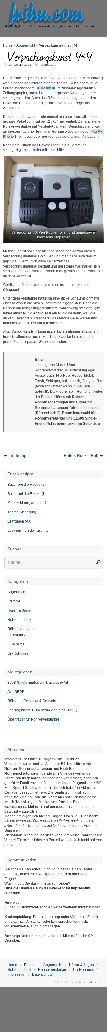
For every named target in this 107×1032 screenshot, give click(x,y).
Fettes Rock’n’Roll (81, 455)
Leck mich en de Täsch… (27, 530)
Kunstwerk (46, 88)
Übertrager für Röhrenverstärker (33, 719)
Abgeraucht (25, 45)
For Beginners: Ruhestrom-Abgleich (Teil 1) (42, 710)
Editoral (13, 601)
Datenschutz (42, 974)
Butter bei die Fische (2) (26, 484)
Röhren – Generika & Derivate (31, 701)
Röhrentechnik (19, 620)
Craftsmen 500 (19, 521)
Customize (19, 635)
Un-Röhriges (17, 653)
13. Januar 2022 (19, 64)
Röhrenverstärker (21, 629)
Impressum (16, 974)
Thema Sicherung (21, 512)
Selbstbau (18, 644)
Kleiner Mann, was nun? (27, 503)
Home (8, 45)
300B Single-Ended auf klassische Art (37, 682)
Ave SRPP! (16, 692)
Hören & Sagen (19, 610)
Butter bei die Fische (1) (26, 494)
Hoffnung (17, 455)
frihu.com (46, 14)
